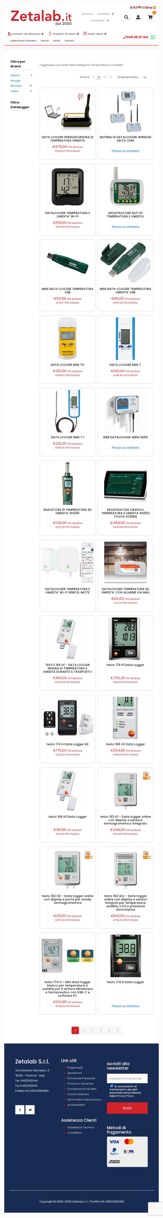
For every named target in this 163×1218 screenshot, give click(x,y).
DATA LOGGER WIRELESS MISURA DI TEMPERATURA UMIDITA (67, 139)
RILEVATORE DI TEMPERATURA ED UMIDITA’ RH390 (67, 511)
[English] (132, 7)
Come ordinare (78, 1094)
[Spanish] (155, 7)
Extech (15, 75)
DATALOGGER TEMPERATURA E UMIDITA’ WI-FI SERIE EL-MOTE (67, 591)
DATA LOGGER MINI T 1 (67, 437)
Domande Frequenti (81, 1078)
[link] (93, 77)
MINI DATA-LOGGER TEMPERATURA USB (67, 290)
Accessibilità (76, 1105)
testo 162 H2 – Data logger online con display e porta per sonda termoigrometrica (67, 899)
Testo (14, 91)
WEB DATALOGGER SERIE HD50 (125, 437)
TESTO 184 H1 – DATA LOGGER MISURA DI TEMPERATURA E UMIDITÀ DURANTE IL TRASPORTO (67, 668)
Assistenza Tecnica (80, 1127)
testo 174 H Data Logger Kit (67, 744)
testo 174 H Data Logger (125, 982)
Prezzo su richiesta (125, 151)
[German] (139, 7)
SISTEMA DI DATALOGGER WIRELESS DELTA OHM (125, 139)
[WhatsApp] (153, 37)
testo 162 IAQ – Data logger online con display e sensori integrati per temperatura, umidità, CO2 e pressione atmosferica (125, 903)
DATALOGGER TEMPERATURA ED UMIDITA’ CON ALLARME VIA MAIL (125, 591)
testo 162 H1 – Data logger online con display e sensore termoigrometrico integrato (125, 820)
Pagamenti (75, 1068)
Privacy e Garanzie (80, 1084)
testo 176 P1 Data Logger (125, 665)
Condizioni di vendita (81, 1089)
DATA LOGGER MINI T (125, 365)
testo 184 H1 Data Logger (67, 817)
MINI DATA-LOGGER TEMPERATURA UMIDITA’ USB (125, 290)
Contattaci (74, 1133)
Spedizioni (74, 1073)
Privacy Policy (125, 1096)
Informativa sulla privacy (84, 1099)
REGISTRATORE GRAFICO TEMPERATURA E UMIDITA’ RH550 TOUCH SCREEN (125, 513)
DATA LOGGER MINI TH (67, 365)
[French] (136, 7)
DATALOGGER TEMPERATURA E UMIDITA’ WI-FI (67, 215)
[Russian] (151, 7)
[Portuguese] (147, 7)
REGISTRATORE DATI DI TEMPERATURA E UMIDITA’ (125, 215)
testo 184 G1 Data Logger (125, 744)
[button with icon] (19, 1109)
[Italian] (143, 7)
